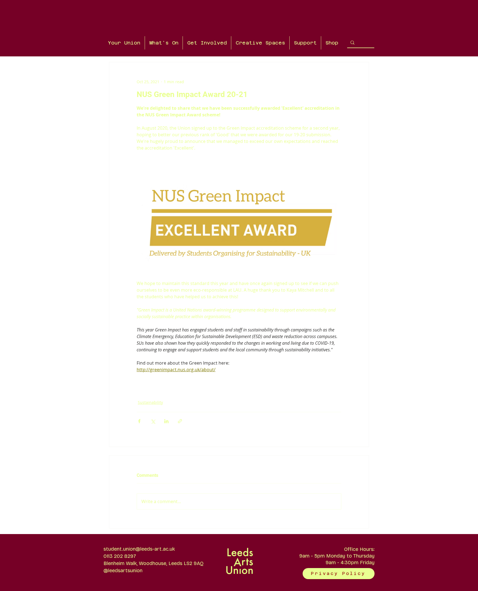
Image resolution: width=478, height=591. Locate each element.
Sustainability (150, 402)
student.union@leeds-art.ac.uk (139, 549)
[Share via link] (180, 421)
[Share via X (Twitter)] (152, 421)
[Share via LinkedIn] (166, 421)
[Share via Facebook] (139, 421)
